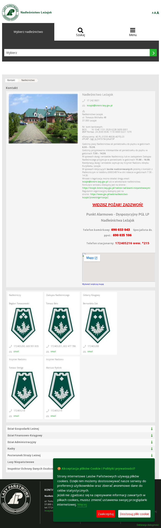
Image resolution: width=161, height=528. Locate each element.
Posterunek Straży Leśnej (24, 455)
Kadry (11, 448)
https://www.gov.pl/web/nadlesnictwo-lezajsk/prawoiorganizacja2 (105, 196)
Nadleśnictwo (28, 80)
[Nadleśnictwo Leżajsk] (10, 12)
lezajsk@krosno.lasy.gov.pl (99, 105)
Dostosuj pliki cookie (134, 514)
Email (16, 351)
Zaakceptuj (106, 514)
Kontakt (11, 80)
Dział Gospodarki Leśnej (23, 428)
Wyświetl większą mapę (93, 284)
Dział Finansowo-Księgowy (25, 435)
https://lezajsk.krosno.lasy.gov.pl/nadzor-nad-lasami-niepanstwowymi (116, 187)
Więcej (82, 504)
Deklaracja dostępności (148, 525)
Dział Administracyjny (22, 442)
